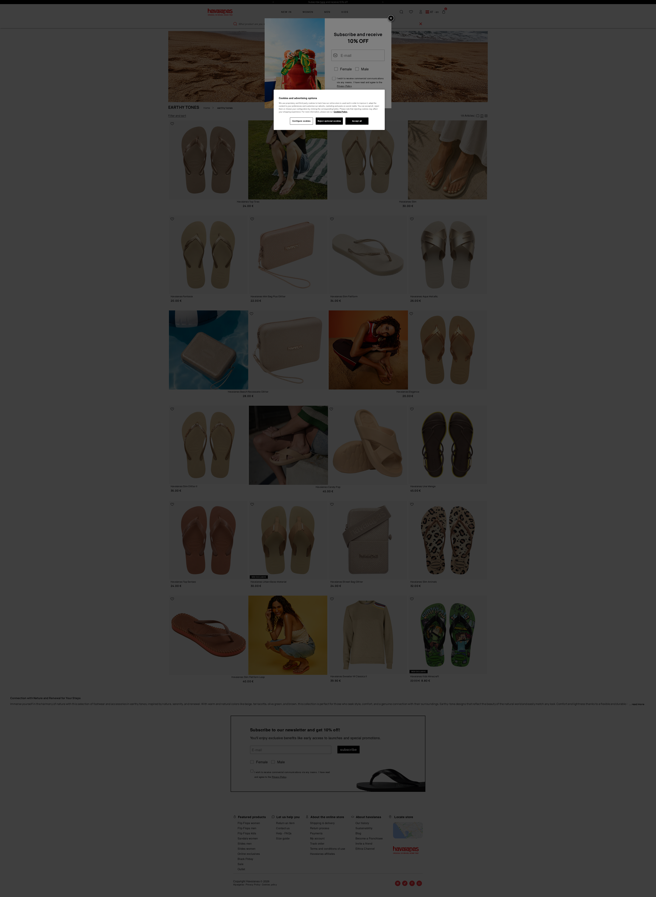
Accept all (357, 121)
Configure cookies (301, 121)
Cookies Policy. (340, 111)
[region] (329, 110)
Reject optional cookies (329, 121)
